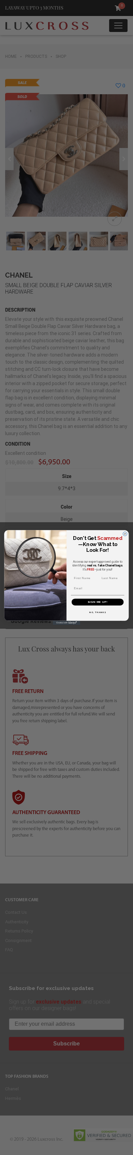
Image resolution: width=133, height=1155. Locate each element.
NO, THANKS (97, 612)
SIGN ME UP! (98, 602)
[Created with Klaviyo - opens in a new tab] (66, 623)
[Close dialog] (125, 534)
